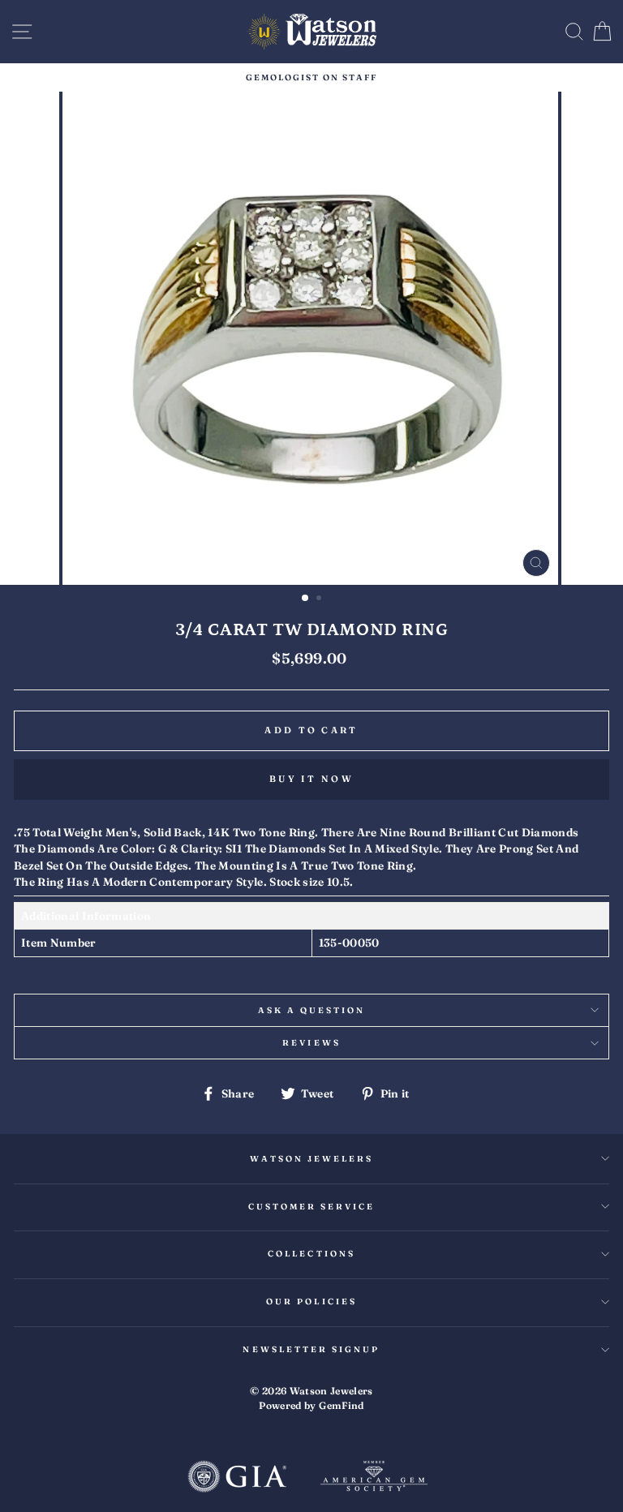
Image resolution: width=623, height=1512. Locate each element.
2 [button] (320, 599)
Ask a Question (312, 1010)
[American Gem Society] (374, 1478)
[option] (311, 77)
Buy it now (311, 778)
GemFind (341, 1405)
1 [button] (306, 599)
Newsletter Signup (311, 1349)
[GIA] (237, 1478)
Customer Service (312, 1206)
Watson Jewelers (312, 1158)
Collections (311, 1253)
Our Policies (311, 1301)
